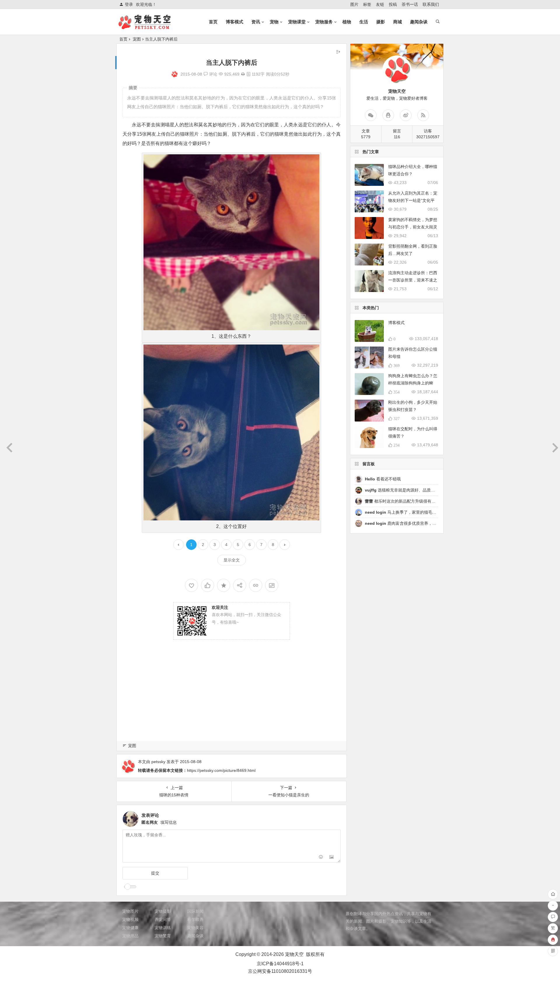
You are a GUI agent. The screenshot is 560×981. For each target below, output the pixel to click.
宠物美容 (195, 927)
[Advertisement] (231, 698)
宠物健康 (130, 927)
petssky (158, 761)
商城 (397, 21)
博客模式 (234, 21)
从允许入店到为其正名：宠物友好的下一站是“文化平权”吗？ (412, 200)
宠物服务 (324, 21)
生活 (363, 21)
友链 (380, 4)
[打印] (243, 74)
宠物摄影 (163, 911)
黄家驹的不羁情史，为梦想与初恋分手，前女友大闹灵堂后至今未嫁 (412, 227)
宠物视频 (130, 919)
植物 (346, 21)
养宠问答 (163, 919)
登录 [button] (129, 4)
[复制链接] (255, 585)
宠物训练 (163, 927)
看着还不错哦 (383, 479)
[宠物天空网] (150, 27)
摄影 (380, 21)
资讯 (255, 21)
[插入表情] (321, 857)
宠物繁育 (163, 935)
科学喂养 (195, 919)
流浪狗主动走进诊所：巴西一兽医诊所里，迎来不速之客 (412, 280)
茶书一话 (410, 4)
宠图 (137, 39)
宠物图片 (130, 911)
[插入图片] (331, 857)
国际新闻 (195, 911)
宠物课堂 (297, 21)
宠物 (274, 21)
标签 (367, 4)
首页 (213, 21)
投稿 (393, 4)
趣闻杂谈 (419, 21)
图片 (354, 4)
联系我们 (431, 4)
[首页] (553, 894)
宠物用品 (130, 935)
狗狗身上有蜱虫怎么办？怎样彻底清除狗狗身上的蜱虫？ (412, 383)
